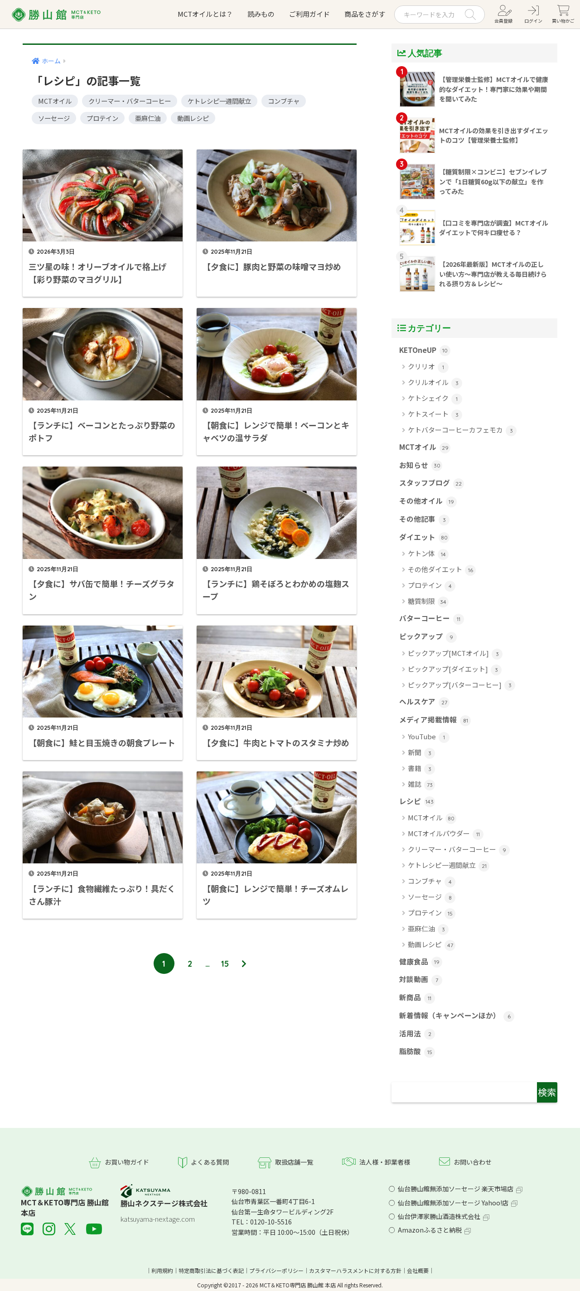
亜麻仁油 (147, 118)
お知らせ (419, 465)
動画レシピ (193, 118)
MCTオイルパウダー (444, 833)
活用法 (415, 1033)
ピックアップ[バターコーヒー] (460, 684)
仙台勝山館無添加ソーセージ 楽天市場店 (455, 1188)
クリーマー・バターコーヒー (129, 101)
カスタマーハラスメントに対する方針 (355, 1270)
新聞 (419, 752)
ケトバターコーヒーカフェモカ (460, 429)
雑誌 (420, 784)
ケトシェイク (433, 398)
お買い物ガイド (127, 1161)
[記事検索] (474, 1092)
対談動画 (418, 979)
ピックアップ (426, 636)
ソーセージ (54, 118)
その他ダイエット (440, 569)
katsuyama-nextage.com (158, 1219)
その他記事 (422, 519)
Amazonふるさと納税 (430, 1229)
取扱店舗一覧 (294, 1161)
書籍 (419, 768)
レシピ (416, 801)
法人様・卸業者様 (384, 1161)
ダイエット (423, 537)
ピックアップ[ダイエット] (453, 669)
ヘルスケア (423, 701)
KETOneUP (423, 350)
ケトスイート (433, 414)
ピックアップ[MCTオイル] (453, 653)
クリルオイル (433, 382)
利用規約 (162, 1270)
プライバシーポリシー (276, 1270)
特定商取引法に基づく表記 (211, 1270)
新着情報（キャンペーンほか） (455, 1015)
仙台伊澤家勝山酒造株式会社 (439, 1216)
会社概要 (418, 1270)
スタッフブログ (430, 482)
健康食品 (419, 961)
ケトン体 (427, 553)
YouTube (426, 736)
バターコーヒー (429, 618)
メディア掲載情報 (433, 719)
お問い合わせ (473, 1161)
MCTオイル (55, 101)
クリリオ (426, 366)
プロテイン (102, 118)
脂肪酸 (415, 1051)
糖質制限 (427, 601)
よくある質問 (210, 1161)
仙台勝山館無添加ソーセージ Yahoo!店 (453, 1202)
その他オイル (426, 501)
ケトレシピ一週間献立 (219, 101)
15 (225, 963)
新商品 (415, 997)
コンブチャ (284, 101)
